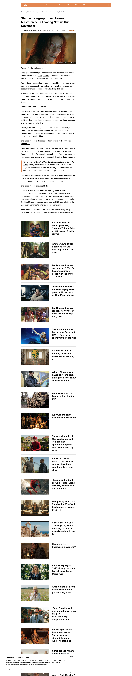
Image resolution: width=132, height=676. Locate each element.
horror (40, 76)
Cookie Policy (43, 664)
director (51, 96)
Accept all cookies (12, 669)
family (30, 133)
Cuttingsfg (24, 12)
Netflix (59, 5)
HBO (57, 202)
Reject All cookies (25, 669)
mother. (68, 181)
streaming (55, 199)
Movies (52, 5)
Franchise (25, 144)
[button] (108, 5)
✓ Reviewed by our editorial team (31, 30)
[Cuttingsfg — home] (25, 5)
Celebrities (77, 5)
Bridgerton (86, 5)
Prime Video (67, 5)
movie (47, 83)
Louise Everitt (72, 30)
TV (46, 5)
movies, (46, 76)
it (49, 178)
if (24, 210)
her (22, 117)
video (61, 193)
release (49, 202)
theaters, (39, 199)
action (25, 165)
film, (69, 96)
